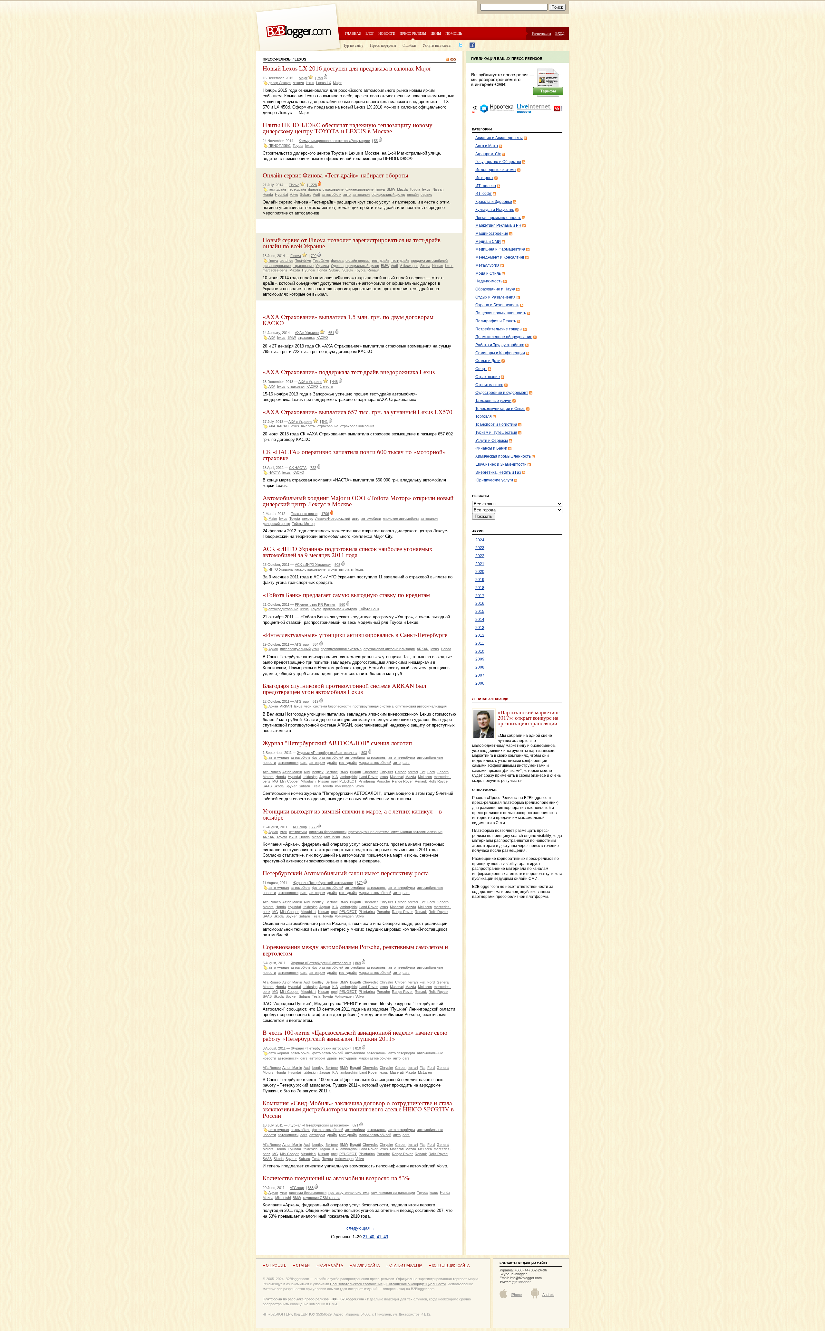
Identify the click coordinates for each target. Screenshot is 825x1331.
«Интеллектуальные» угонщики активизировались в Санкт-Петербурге (355, 635)
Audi (316, 194)
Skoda (425, 266)
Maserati (396, 777)
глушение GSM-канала (321, 1198)
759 (320, 78)
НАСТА (274, 472)
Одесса (337, 266)
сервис (426, 194)
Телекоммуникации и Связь (500, 409)
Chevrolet (370, 772)
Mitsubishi (308, 781)
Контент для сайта (451, 1265)
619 (315, 701)
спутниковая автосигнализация (389, 649)
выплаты (308, 426)
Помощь (453, 33)
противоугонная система (373, 706)
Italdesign (310, 777)
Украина (322, 266)
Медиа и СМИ (488, 241)
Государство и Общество (498, 162)
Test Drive (321, 260)
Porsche (383, 781)
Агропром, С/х (488, 154)
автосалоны (376, 757)
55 (376, 141)
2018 (479, 588)
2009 (479, 659)
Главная (353, 33)
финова (314, 189)
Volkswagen (409, 266)
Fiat (422, 772)
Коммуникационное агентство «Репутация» (334, 141)
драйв (332, 763)
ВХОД (560, 33)
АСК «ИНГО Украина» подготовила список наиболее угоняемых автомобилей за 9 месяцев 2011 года (347, 552)
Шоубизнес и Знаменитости (501, 464)
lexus (310, 83)
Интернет (484, 178)
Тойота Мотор (303, 524)
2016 (479, 603)
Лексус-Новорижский (332, 518)
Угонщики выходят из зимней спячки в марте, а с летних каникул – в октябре (352, 814)
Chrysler (386, 772)
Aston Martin (292, 772)
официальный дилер (388, 194)
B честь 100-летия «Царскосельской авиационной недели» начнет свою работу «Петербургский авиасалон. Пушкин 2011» (355, 1035)
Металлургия (487, 265)
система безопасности (332, 706)
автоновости (288, 763)
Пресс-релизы (413, 33)
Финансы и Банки (491, 448)
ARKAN (423, 649)
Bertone (331, 772)
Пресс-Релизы (277, 59)
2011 (479, 643)
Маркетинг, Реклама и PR (498, 225)
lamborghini (348, 777)
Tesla (316, 786)
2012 (479, 635)
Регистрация (541, 33)
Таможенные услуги (493, 401)
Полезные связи (304, 514)
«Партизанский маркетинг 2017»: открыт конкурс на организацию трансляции (528, 717)
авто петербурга (401, 757)
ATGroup (302, 644)
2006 (479, 683)
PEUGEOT (348, 781)
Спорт (481, 369)
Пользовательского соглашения (356, 1284)
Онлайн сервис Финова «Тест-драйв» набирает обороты (335, 175)
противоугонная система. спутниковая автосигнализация (395, 832)
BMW (391, 189)
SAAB (267, 786)
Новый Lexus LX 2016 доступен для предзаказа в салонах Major (347, 68)
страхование (333, 189)
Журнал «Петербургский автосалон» (327, 753)
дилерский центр (276, 524)
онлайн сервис (357, 260)
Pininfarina (367, 781)
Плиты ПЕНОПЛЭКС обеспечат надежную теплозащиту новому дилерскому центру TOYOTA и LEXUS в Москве (347, 128)
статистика (298, 832)
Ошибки (409, 45)
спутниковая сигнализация (393, 1192)
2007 (479, 675)
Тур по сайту (353, 45)
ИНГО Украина (280, 569)
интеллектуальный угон (299, 649)
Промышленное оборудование (503, 337)
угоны (332, 569)
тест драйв (277, 189)
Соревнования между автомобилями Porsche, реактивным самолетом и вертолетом (355, 950)
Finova (294, 185)
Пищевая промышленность (500, 313)
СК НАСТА (297, 468)
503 (337, 564)
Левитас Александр (490, 699)
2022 (479, 556)
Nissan (437, 189)
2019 (479, 580)
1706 (325, 514)
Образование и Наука (495, 289)
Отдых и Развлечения (495, 297)
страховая (296, 386)
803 (364, 753)
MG (275, 781)
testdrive (286, 260)
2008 (479, 667)
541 (325, 421)
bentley (318, 772)
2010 (479, 651)
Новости (386, 33)
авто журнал (278, 757)
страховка (306, 337)
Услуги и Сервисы (491, 440)
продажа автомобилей (429, 260)
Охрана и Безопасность (497, 305)
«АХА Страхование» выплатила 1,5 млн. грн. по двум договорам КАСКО (348, 320)
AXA (271, 337)
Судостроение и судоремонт (501, 393)
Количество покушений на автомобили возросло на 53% (336, 1178)
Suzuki (347, 270)
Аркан (273, 649)
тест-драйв (297, 189)
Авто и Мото (486, 146)
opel (334, 781)
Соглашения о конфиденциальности (416, 1284)
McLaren (425, 777)
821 (355, 1125)
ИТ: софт (483, 193)
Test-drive (303, 260)
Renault (373, 270)
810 (358, 1048)
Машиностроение (491, 233)
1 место (326, 386)
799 (313, 256)
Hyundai (281, 194)
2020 (479, 572)
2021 (479, 564)
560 (342, 604)
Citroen (400, 772)
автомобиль (300, 757)
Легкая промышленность (498, 218)
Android (548, 1295)
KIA (335, 777)
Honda (268, 194)
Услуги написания (436, 45)
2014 (479, 620)
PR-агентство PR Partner (315, 604)
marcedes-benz (275, 270)
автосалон (361, 194)
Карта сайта (331, 1265)
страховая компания (357, 426)
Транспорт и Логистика (496, 424)
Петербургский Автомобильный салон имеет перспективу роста (346, 873)
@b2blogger (521, 1282)
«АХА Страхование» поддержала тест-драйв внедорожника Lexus (349, 372)
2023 (479, 548)
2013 (479, 628)
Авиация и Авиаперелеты (499, 138)
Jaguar (324, 777)
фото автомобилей (327, 757)
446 (335, 382)
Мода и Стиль (488, 273)
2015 (479, 611)
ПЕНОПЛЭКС (279, 145)
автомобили (331, 194)
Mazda (402, 189)
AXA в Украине (307, 333)
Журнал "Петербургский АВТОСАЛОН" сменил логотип (337, 743)
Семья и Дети (487, 361)
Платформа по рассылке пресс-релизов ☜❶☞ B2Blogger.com (313, 1299)
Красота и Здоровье (493, 202)
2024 (479, 540)
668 (313, 827)
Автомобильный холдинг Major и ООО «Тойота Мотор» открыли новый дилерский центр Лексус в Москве (358, 501)
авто (347, 194)
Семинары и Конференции (500, 353)
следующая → (360, 1228)
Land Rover (368, 777)
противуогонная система (341, 649)
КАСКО (322, 337)
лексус (298, 83)
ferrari (413, 772)
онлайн (413, 194)
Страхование (487, 377)
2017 (479, 596)
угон (307, 706)
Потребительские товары (498, 329)
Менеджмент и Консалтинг (499, 257)
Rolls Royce (438, 781)
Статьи (303, 1265)
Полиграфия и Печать (495, 321)
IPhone (516, 1295)
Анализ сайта (366, 1265)
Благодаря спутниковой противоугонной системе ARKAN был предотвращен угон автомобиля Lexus (344, 688)
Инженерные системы (495, 170)
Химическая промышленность (503, 456)
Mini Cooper (289, 781)
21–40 (369, 1236)
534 (315, 644)
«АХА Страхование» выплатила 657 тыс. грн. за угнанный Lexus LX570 (357, 412)
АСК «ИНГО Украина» (313, 564)
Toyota (298, 145)
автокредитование (283, 609)
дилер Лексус (279, 83)
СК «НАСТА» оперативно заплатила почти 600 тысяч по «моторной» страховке (354, 455)
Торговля (483, 416)
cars (303, 763)
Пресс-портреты (383, 45)
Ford (431, 772)
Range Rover (402, 781)
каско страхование (310, 569)
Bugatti (355, 772)
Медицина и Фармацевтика (500, 249)
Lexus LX (323, 83)
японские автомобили (401, 518)
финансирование (359, 189)
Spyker (291, 786)
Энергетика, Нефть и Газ (498, 472)
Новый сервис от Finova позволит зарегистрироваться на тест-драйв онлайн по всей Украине (352, 243)
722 (313, 468)
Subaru (305, 194)
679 (360, 883)
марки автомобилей (375, 763)
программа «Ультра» (340, 609)
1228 (313, 185)
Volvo (294, 194)
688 (311, 1188)
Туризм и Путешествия (496, 432)
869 (358, 963)
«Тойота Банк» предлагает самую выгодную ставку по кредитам (346, 595)
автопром (317, 763)
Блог (369, 33)
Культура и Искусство (494, 210)
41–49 (382, 1236)
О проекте (276, 1265)
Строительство (489, 385)
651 (331, 333)
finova (380, 189)
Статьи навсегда (405, 1265)
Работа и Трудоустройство (499, 345)
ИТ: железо (485, 186)
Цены (436, 33)
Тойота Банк (369, 609)
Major (303, 78)
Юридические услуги (494, 480)
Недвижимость (488, 281)
